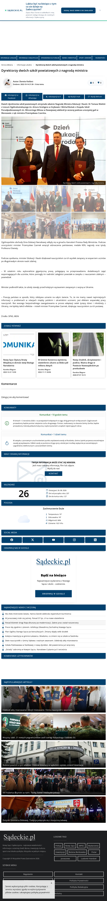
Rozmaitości (100, 58)
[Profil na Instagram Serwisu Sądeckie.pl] (74, 540)
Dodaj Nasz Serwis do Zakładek (78, 10)
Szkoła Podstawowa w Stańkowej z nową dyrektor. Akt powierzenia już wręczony (40, 636)
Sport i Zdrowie (85, 58)
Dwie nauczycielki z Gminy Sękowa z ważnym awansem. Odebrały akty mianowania (41, 631)
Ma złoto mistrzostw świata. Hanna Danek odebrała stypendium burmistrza (38, 649)
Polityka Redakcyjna (79, 887)
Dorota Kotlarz (26, 81)
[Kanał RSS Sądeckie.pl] (95, 540)
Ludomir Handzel (88, 858)
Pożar (94, 852)
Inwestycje (60, 852)
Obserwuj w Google (53, 593)
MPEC (81, 845)
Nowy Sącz (70, 845)
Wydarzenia (93, 845)
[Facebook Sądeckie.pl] (12, 540)
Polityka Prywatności (79, 880)
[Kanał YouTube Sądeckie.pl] (53, 540)
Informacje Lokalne (8, 58)
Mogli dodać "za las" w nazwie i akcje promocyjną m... (33, 664)
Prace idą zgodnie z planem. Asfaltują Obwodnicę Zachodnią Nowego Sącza (38, 618)
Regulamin (28, 874)
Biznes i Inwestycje (69, 58)
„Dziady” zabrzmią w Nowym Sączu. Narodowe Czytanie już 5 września (36, 640)
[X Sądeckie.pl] (32, 540)
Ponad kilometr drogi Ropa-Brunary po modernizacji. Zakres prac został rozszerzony (42, 614)
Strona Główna (7, 65)
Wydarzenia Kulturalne (50, 58)
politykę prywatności (40, 892)
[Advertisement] (53, 35)
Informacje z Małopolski (28, 58)
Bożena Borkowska (77, 852)
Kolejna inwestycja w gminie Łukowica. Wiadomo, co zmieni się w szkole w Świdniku (41, 627)
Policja (58, 845)
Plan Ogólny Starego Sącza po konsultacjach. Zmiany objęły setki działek (36, 622)
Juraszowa (65, 858)
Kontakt (53, 473)
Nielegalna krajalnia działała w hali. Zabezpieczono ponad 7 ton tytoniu (36, 645)
